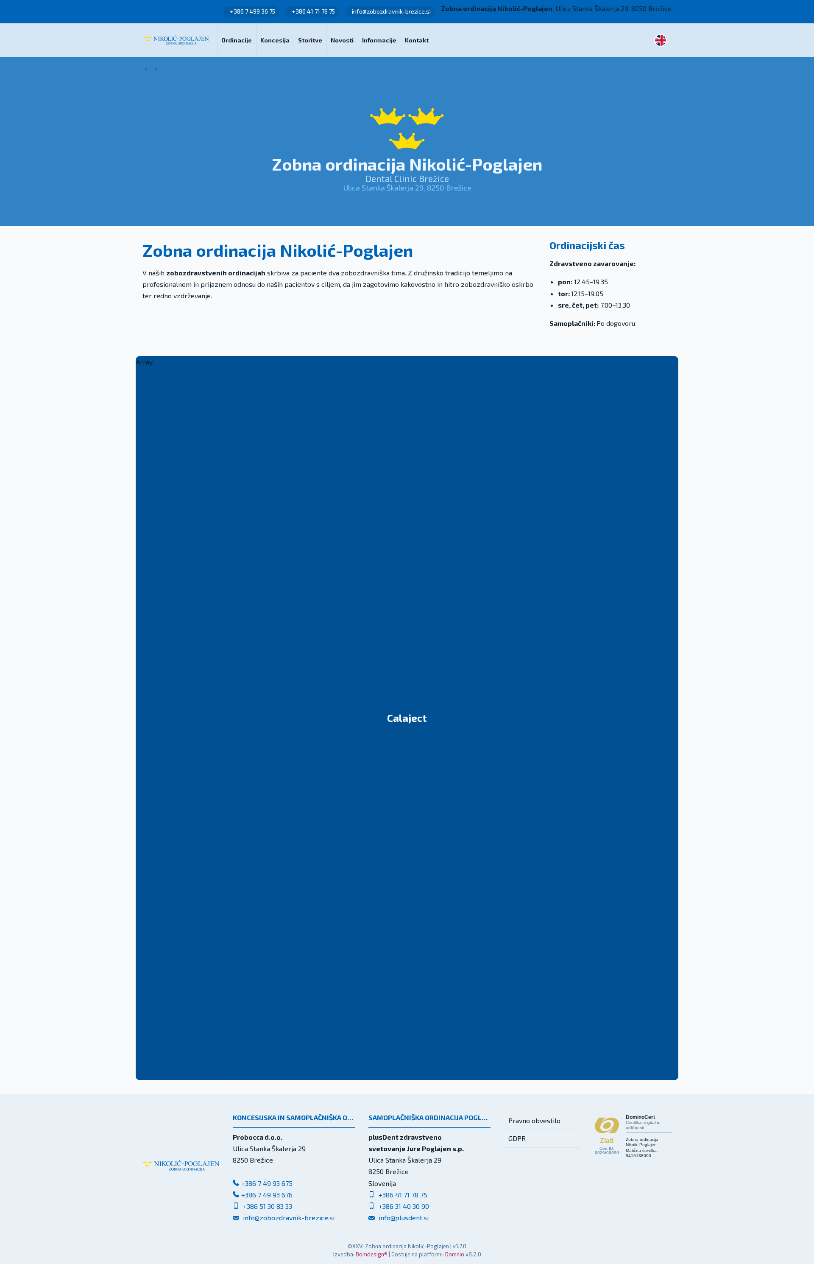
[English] (660, 40)
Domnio (454, 1254)
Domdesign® (371, 1254)
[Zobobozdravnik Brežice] (176, 40)
